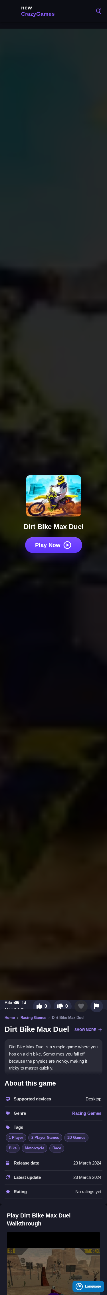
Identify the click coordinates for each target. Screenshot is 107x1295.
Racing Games (33, 1017)
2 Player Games (45, 1137)
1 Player (16, 1137)
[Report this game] (96, 1006)
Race (57, 1148)
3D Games (76, 1137)
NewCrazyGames (31, 10)
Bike (13, 1148)
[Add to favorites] (81, 1006)
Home (10, 1017)
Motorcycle (34, 1148)
